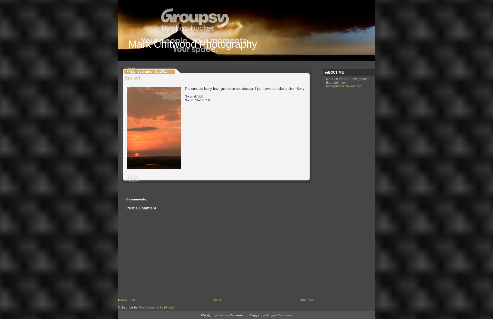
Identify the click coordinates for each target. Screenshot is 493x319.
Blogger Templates (279, 315)
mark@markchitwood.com (344, 86)
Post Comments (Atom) (156, 307)
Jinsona (223, 315)
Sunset (132, 78)
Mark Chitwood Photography (192, 44)
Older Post (307, 300)
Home (217, 300)
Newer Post (126, 300)
